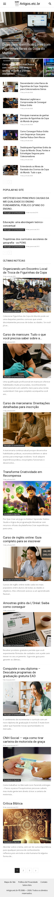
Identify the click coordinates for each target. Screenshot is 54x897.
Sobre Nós (27, 885)
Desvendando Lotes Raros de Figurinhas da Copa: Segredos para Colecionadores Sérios (34, 86)
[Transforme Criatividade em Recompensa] (27, 498)
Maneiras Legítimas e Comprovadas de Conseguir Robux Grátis (33, 102)
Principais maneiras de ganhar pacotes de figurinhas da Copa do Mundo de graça (34, 118)
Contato (43, 882)
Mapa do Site (9, 882)
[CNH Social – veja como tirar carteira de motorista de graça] (27, 764)
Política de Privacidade (28, 882)
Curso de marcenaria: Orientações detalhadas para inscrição (26, 405)
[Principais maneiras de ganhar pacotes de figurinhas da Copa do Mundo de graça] (10, 119)
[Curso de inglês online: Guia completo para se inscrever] (27, 564)
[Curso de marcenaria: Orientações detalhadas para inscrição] (27, 429)
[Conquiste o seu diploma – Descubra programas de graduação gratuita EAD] (27, 698)
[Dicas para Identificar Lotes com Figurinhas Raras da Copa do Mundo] (27, 35)
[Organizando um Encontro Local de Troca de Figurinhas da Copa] (27, 295)
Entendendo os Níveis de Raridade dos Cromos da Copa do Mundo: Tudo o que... (34, 169)
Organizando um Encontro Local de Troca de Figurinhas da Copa (25, 270)
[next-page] (10, 182)
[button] (4, 3)
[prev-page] (5, 182)
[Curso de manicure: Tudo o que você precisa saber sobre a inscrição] (27, 361)
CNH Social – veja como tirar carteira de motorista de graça (24, 739)
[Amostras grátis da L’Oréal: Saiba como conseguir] (27, 629)
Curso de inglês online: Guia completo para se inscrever (22, 539)
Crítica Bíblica (12, 803)
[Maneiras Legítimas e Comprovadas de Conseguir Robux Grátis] (10, 103)
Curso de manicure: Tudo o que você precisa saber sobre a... (24, 336)
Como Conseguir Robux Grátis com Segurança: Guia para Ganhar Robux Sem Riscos (34, 134)
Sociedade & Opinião (11, 40)
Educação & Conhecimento (14, 213)
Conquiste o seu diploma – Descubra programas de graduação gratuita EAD (21, 672)
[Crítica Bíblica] (27, 826)
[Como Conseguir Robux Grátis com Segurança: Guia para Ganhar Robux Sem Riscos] (10, 135)
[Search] (50, 3)
